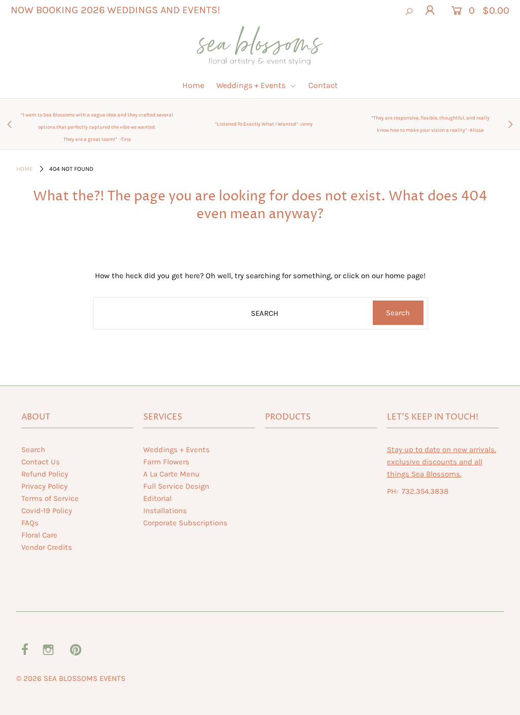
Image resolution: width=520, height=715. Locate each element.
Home (193, 85)
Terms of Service (50, 498)
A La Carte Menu (171, 474)
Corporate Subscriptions (185, 522)
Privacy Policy (44, 486)
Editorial (157, 498)
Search (33, 449)
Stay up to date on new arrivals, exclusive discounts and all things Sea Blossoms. (441, 462)
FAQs (30, 522)
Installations (165, 510)
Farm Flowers (166, 461)
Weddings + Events (251, 85)
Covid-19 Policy (46, 510)
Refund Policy (44, 474)
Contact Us (40, 461)
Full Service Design (176, 486)
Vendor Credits (46, 547)
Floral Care (39, 535)
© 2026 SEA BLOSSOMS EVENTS (70, 678)
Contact (323, 85)
